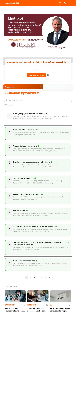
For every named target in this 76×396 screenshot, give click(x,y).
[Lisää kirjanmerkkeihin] (24, 304)
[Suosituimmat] (65, 3)
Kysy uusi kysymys (36, 75)
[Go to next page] (53, 277)
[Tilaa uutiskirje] (60, 3)
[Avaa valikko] (69, 3)
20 (49, 277)
